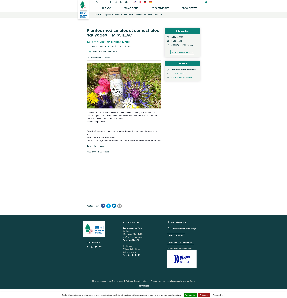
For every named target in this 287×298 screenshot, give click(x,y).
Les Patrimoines (160, 8)
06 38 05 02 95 (177, 73)
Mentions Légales (116, 281)
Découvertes (189, 8)
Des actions (131, 8)
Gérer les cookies (99, 281)
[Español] (150, 2)
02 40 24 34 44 (133, 255)
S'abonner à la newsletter (180, 242)
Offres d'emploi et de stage (183, 228)
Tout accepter (190, 295)
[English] (134, 2)
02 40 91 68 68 (132, 240)
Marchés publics (178, 222)
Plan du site (156, 281)
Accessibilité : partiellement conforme (179, 281)
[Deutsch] (145, 2)
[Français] (140, 2)
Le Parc (106, 8)
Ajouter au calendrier (181, 52)
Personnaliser (218, 295)
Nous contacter (176, 235)
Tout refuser (204, 295)
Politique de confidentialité (137, 281)
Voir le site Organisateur (181, 77)
